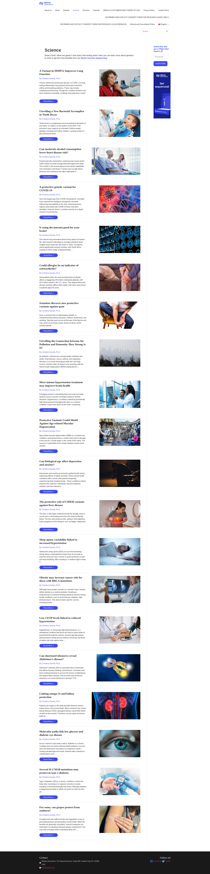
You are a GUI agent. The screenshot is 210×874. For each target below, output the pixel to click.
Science (76, 10)
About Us (48, 10)
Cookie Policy (163, 10)
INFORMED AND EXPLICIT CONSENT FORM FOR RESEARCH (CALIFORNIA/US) (93, 24)
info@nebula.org (48, 868)
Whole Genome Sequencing (94, 58)
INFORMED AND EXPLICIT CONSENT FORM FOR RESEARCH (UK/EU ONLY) (137, 17)
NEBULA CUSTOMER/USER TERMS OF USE (121, 10)
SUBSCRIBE (160, 64)
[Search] (167, 31)
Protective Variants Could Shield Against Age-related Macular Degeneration (58, 423)
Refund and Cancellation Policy (142, 24)
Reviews (86, 10)
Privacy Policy (149, 10)
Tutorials (96, 10)
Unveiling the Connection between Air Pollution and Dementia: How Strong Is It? (62, 344)
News (57, 10)
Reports (66, 10)
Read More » (48, 101)
